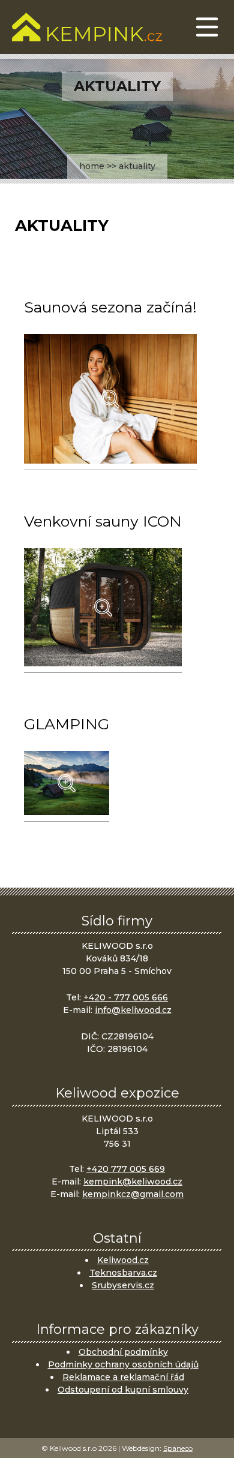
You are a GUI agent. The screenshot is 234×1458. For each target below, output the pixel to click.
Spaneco (178, 1448)
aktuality (137, 166)
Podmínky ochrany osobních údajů (123, 1364)
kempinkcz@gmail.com (133, 1194)
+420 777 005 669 (125, 1169)
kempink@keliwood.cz (132, 1181)
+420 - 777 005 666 (125, 997)
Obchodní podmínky (123, 1351)
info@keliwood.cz (133, 1010)
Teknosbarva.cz (123, 1272)
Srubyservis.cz (123, 1285)
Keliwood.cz (123, 1260)
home (91, 166)
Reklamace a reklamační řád (123, 1377)
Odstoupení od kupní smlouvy (123, 1389)
